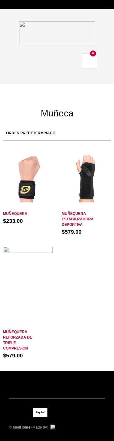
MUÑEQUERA (15, 214)
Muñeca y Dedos (28, 207)
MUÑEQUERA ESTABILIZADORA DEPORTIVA (78, 219)
